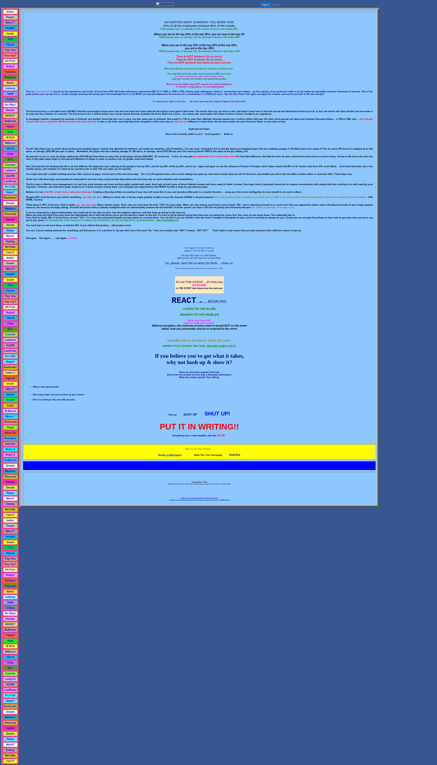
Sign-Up (277, 4)
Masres (170, 455)
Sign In (265, 4)
